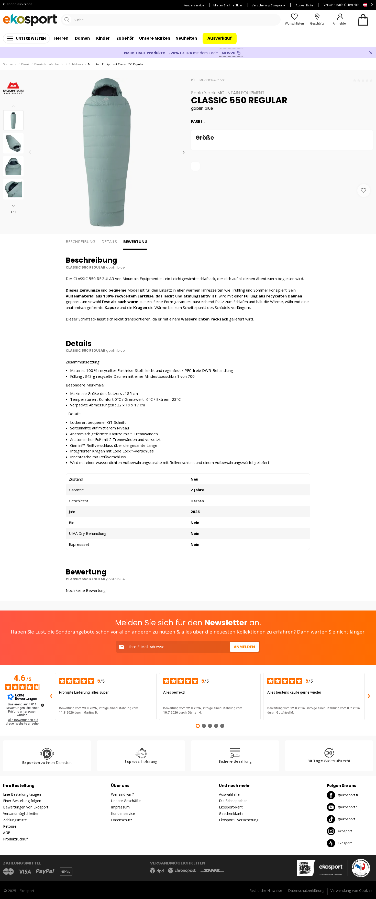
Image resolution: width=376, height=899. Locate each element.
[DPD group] (157, 870)
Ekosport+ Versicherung (238, 819)
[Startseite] (30, 20)
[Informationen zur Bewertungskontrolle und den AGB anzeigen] (42, 705)
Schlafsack (76, 64)
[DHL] (212, 870)
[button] (13, 206)
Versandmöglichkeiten (21, 813)
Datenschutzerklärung (306, 890)
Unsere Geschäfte (126, 800)
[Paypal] (45, 871)
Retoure (9, 826)
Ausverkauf (219, 38)
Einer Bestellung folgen (22, 800)
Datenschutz (121, 819)
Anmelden (244, 646)
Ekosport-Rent (231, 807)
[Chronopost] (182, 870)
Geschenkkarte (231, 813)
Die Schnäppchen (233, 800)
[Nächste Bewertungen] (368, 696)
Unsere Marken (154, 38)
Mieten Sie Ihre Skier (227, 5)
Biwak (25, 64)
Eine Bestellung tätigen (22, 794)
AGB (6, 832)
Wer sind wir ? (122, 794)
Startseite (9, 64)
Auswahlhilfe (304, 5)
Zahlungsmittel (15, 819)
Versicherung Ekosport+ (268, 5)
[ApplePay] (66, 871)
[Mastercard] (8, 871)
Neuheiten (186, 38)
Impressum (120, 807)
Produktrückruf (15, 839)
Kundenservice (193, 5)
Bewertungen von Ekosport (25, 807)
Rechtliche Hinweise (265, 890)
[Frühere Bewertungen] (50, 696)
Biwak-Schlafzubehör (49, 64)
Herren (197, 500)
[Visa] (24, 872)
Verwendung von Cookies (351, 890)
